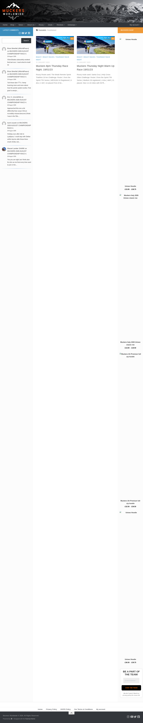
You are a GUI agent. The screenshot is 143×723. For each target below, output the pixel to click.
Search (26, 41)
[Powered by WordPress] (11, 719)
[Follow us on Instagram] (19, 33)
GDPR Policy (65, 709)
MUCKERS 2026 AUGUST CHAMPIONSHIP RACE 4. (19, 125)
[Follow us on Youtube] (23, 33)
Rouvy (41, 25)
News (21, 25)
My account (134, 25)
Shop (12, 25)
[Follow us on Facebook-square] (29, 33)
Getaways (71, 25)
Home (5, 25)
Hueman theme (30, 719)
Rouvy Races (48, 57)
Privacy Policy (51, 709)
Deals (50, 25)
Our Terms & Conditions (83, 709)
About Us (30, 25)
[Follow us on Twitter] (26, 33)
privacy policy (127, 695)
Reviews (60, 25)
